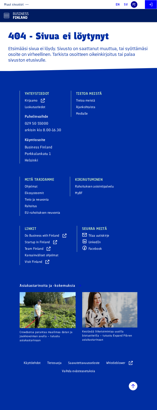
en (118, 4)
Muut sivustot (14, 4)
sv (126, 4)
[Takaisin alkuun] (133, 386)
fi (134, 4)
